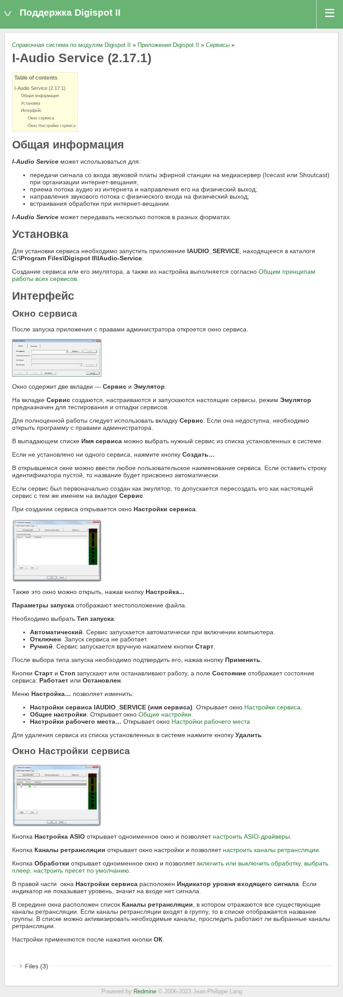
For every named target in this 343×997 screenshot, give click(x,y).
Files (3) (36, 966)
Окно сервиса (41, 118)
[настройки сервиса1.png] (56, 794)
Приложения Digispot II (168, 45)
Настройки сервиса (272, 707)
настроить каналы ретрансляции (271, 849)
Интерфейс (31, 110)
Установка (30, 103)
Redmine (145, 992)
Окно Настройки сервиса (51, 125)
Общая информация (40, 95)
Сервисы (218, 45)
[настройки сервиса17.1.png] (56, 549)
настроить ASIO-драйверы (251, 836)
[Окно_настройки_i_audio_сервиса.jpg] (56, 357)
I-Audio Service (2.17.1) (40, 88)
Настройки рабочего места (211, 721)
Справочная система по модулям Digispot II (71, 45)
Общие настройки (164, 714)
